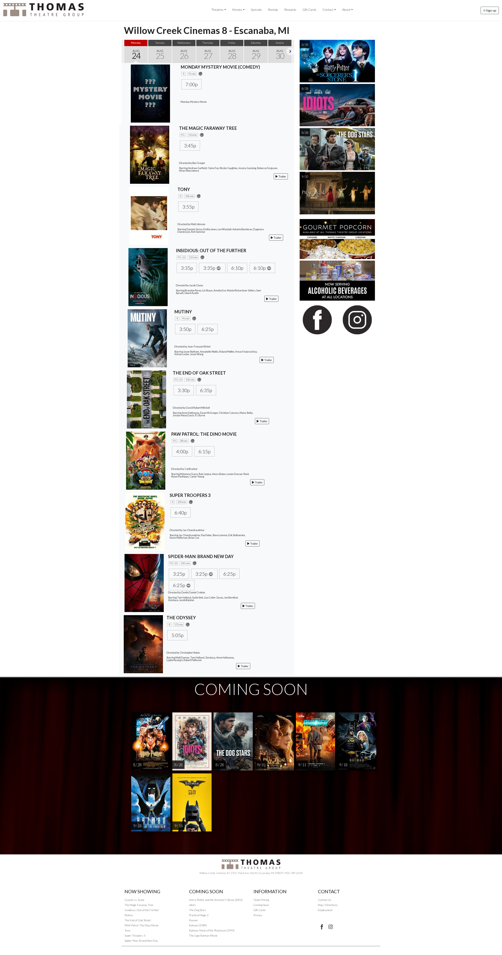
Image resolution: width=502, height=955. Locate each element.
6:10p (237, 268)
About (346, 9)
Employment (325, 910)
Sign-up (491, 10)
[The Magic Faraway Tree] (149, 154)
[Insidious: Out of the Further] (148, 276)
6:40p (180, 513)
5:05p (177, 635)
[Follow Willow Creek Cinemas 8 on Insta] (331, 927)
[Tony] (148, 215)
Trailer (282, 176)
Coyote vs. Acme (134, 899)
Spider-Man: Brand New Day (141, 940)
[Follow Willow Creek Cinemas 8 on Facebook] (322, 927)
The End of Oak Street (138, 920)
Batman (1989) (198, 925)
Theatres (217, 9)
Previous (125, 51)
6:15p (204, 451)
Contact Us (324, 899)
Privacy (257, 915)
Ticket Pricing (261, 899)
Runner (193, 920)
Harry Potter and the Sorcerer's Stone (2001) (216, 899)
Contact (328, 9)
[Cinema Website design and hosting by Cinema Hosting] (251, 949)
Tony (127, 930)
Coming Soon (261, 905)
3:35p (187, 268)
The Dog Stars (197, 910)
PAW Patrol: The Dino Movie (141, 925)
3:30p (184, 390)
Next (290, 51)
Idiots (192, 905)
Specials (256, 9)
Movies (237, 9)
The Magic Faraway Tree (139, 905)
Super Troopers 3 (135, 935)
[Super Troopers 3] (145, 521)
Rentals (273, 9)
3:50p (185, 329)
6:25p (208, 329)
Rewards (290, 9)
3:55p (188, 207)
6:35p (206, 390)
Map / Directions (328, 905)
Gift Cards (309, 9)
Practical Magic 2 (198, 915)
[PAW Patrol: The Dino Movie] (145, 460)
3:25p (179, 574)
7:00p (191, 84)
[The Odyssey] (143, 644)
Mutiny (129, 915)
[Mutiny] (147, 338)
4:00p (182, 451)
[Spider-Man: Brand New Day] (144, 582)
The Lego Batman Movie (203, 935)
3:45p (190, 145)
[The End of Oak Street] (146, 399)
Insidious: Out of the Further (142, 910)
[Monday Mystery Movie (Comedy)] (150, 93)
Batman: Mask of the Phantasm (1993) (211, 930)
